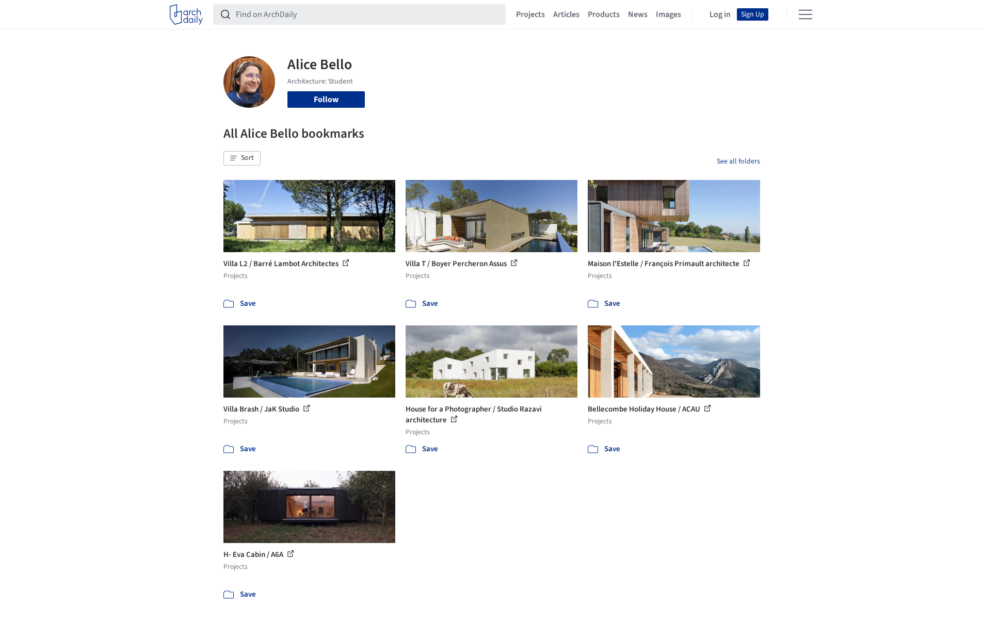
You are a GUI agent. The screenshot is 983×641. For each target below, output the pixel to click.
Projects (530, 14)
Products (604, 14)
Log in (720, 14)
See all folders (738, 161)
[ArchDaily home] (186, 14)
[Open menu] (805, 14)
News (638, 14)
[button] (242, 158)
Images (668, 14)
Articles (566, 14)
